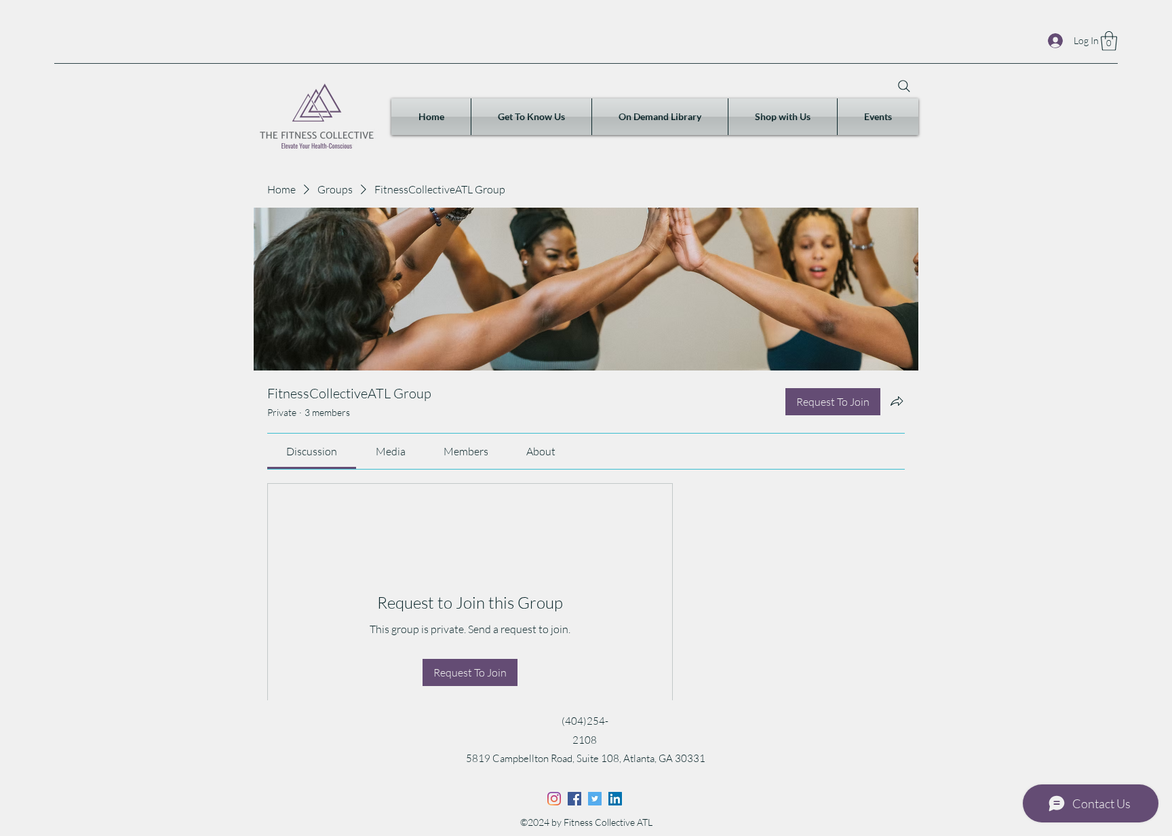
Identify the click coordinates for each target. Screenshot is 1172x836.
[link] (311, 451)
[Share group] (896, 401)
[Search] (904, 86)
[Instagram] (554, 798)
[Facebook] (574, 798)
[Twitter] (595, 798)
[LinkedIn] (615, 798)
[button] (1109, 41)
